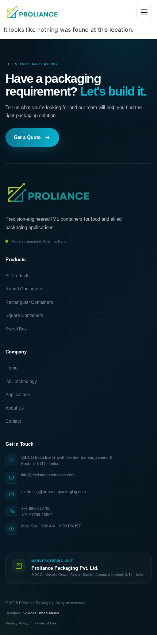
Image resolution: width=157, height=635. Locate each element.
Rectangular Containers (29, 302)
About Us (14, 408)
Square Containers (24, 315)
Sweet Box (16, 329)
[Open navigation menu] (144, 12)
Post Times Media (44, 613)
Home (11, 368)
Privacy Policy (16, 623)
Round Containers (23, 288)
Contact (13, 421)
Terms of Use (46, 623)
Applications (17, 394)
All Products (17, 275)
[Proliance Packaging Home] (32, 12)
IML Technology (21, 381)
